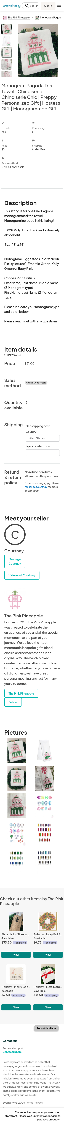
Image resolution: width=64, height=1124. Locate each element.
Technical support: (13, 1050)
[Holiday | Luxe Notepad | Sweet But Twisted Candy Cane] (48, 987)
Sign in (48, 5)
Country (31, 432)
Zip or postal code (38, 446)
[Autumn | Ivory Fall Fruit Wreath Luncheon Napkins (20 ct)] (48, 935)
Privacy (38, 1102)
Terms (29, 1102)
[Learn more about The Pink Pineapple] (15, 598)
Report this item (46, 1028)
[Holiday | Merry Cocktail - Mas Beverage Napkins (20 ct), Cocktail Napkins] (16, 987)
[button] (30, 6)
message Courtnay (36, 486)
